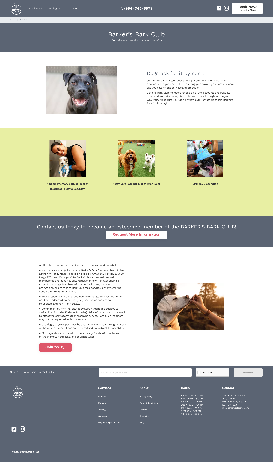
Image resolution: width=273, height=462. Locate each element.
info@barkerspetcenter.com (235, 408)
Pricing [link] (53, 8)
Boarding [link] (102, 396)
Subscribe (248, 372)
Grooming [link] (102, 416)
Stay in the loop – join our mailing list (32, 371)
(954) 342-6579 (138, 8)
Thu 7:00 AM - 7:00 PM (191, 408)
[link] (217, 8)
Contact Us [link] (145, 416)
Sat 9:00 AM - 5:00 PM (191, 414)
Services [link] (34, 8)
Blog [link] (142, 422)
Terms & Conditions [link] (149, 403)
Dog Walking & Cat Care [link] (109, 422)
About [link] (70, 8)
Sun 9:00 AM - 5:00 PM (192, 395)
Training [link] (102, 409)
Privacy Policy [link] (146, 396)
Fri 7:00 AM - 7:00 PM (191, 411)
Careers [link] (143, 409)
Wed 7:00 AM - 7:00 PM (192, 405)
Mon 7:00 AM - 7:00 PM (192, 398)
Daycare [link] (102, 403)
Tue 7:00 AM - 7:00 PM (191, 401)
